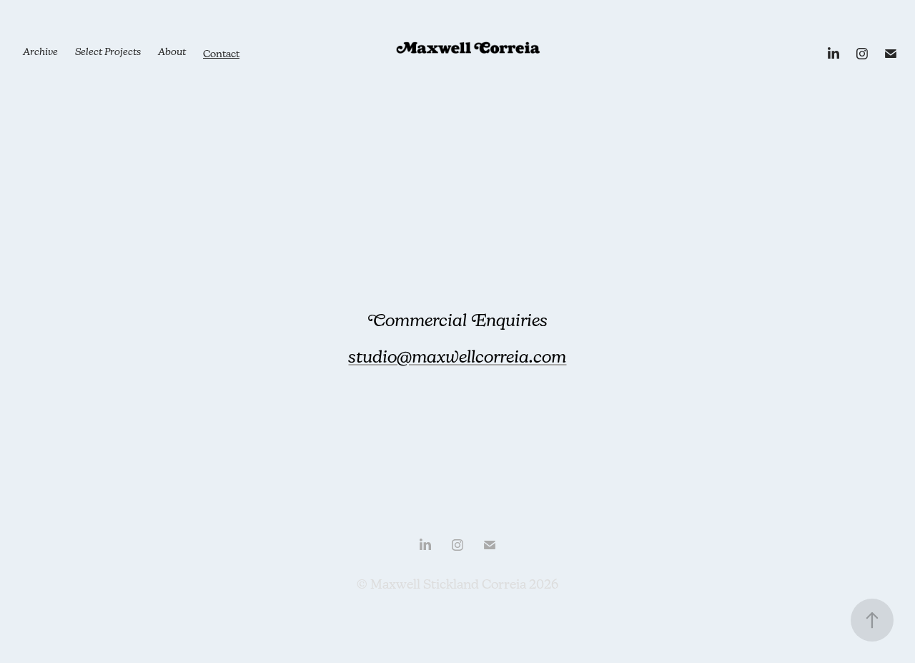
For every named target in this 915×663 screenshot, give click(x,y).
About (172, 54)
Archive (40, 54)
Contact (221, 53)
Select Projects (108, 54)
